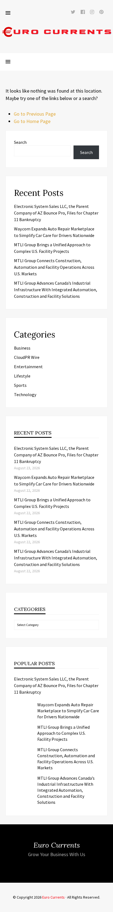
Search (20, 142)
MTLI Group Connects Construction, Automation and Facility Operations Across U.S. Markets (54, 267)
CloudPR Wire (26, 357)
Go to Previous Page (35, 114)
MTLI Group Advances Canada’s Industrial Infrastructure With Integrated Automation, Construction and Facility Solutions (55, 289)
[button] (7, 13)
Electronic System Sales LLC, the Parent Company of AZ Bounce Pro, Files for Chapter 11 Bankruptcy (56, 213)
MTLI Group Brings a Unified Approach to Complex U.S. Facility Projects (63, 733)
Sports (20, 385)
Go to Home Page (32, 121)
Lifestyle (22, 376)
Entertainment (28, 366)
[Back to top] (107, 906)
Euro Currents (53, 897)
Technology (25, 394)
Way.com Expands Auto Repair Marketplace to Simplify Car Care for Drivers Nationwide (68, 710)
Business (22, 348)
